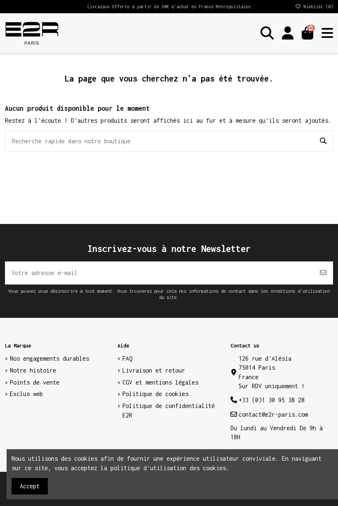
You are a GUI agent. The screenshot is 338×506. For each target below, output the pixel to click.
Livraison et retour (153, 370)
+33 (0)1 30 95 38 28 (272, 399)
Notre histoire (33, 370)
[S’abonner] (323, 272)
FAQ (127, 358)
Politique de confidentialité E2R (168, 410)
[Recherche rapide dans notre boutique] (323, 141)
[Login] (288, 33)
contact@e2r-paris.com (273, 414)
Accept (30, 486)
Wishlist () (317, 6)
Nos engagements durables (49, 358)
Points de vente (34, 382)
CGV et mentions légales (160, 382)
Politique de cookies (155, 393)
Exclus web (26, 393)
